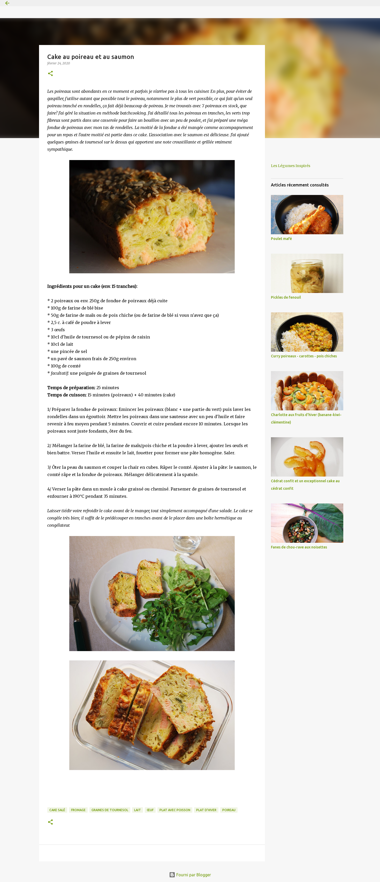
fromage (78, 810)
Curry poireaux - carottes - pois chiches (304, 356)
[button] (50, 73)
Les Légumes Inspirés (290, 165)
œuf (150, 810)
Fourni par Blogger (193, 874)
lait (137, 810)
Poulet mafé (281, 239)
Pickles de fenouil (286, 297)
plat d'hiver (206, 810)
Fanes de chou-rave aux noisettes (299, 547)
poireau (228, 810)
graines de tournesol (110, 810)
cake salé (57, 810)
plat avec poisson (174, 810)
